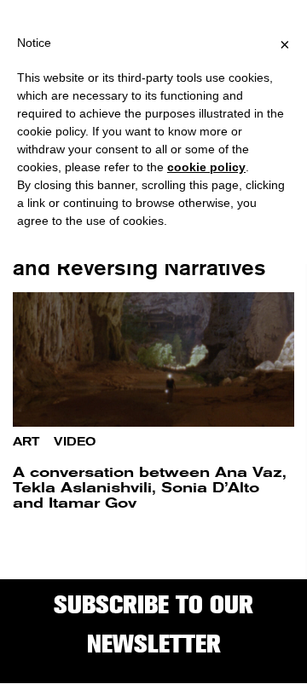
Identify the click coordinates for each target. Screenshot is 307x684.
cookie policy (206, 167)
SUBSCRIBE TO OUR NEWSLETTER (153, 623)
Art (26, 441)
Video (75, 441)
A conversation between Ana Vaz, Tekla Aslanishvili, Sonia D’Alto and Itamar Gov (150, 487)
